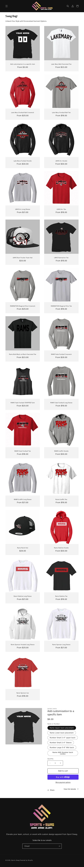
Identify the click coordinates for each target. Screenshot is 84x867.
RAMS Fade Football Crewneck (61, 354)
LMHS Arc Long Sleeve (22, 209)
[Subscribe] (59, 846)
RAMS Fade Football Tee (22, 451)
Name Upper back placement (62, 728)
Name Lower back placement (62, 733)
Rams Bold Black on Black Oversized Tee (22, 354)
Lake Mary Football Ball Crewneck (22, 112)
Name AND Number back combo (62, 753)
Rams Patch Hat (22, 548)
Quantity (50, 759)
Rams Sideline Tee (61, 596)
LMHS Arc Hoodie (61, 161)
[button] (6, 6)
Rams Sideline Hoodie (61, 548)
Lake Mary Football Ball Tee (61, 112)
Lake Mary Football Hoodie (23, 161)
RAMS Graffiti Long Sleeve (23, 499)
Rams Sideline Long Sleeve (23, 596)
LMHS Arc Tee (61, 209)
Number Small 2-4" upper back (62, 738)
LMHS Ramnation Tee (61, 258)
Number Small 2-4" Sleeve (61, 742)
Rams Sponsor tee (23, 693)
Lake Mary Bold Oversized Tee (61, 64)
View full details (70, 789)
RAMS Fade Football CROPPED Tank (23, 403)
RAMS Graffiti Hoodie (61, 451)
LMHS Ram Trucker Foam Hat (23, 258)
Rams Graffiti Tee (61, 499)
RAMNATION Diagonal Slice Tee (61, 306)
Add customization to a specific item (22, 64)
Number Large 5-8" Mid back (62, 747)
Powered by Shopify (26, 860)
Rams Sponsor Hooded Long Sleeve (23, 644)
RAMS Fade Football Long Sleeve (61, 403)
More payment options (63, 782)
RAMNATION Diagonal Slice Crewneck (22, 306)
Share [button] (52, 790)
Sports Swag (15, 860)
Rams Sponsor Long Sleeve (61, 644)
